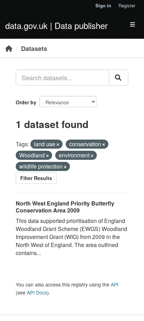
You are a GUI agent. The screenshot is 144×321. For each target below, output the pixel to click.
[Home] (8, 48)
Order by (26, 102)
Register (126, 5)
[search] (118, 77)
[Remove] (58, 144)
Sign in (103, 5)
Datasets (34, 48)
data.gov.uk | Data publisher (56, 25)
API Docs (37, 292)
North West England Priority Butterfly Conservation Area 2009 (65, 207)
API (114, 284)
